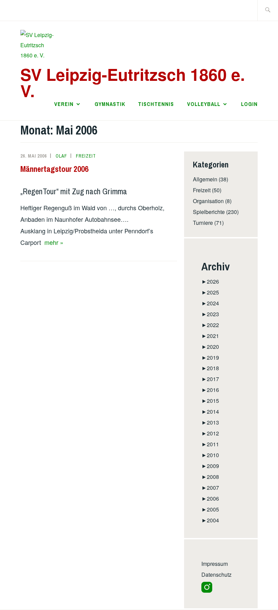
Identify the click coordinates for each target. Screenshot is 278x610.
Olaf (61, 156)
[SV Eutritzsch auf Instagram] (206, 590)
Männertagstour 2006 (54, 168)
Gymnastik (110, 104)
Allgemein (205, 179)
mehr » (53, 242)
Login (249, 104)
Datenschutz (216, 574)
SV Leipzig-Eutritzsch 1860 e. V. (132, 82)
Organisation (208, 201)
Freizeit (86, 156)
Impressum (214, 564)
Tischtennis (156, 104)
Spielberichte (209, 212)
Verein (64, 104)
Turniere (203, 223)
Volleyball (203, 104)
